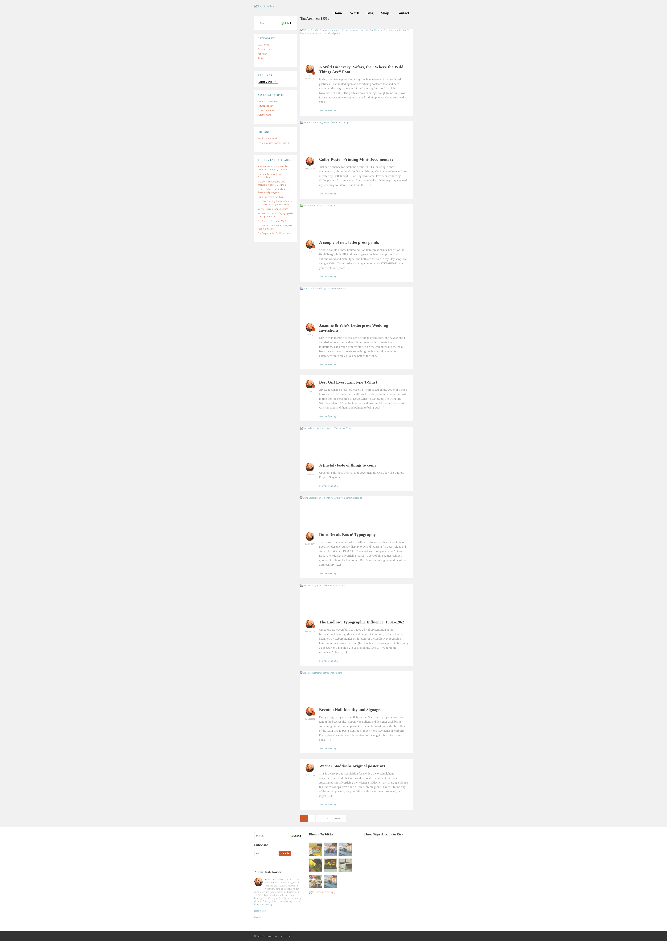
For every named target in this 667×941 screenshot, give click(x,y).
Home (338, 13)
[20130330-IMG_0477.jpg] (315, 881)
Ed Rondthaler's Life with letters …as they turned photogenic (274, 191)
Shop (385, 13)
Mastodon (258, 917)
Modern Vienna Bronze (268, 101)
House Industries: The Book (270, 196)
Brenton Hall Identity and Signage (349, 709)
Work (354, 13)
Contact (403, 13)
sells (256, 895)
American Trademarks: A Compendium (269, 176)
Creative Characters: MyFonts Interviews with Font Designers (272, 183)
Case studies (263, 44)
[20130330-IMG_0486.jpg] (345, 849)
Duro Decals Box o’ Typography (347, 534)
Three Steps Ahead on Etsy (270, 110)
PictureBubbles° (265, 105)
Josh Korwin (270, 879)
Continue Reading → (328, 110)
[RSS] (257, 862)
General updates (265, 49)
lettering (258, 898)
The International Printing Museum (274, 142)
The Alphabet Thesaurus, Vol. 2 (272, 221)
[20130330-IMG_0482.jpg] (330, 865)
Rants (260, 58)
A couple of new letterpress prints (349, 242)
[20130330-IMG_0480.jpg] (315, 865)
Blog (370, 13)
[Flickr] (271, 862)
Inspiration (262, 53)
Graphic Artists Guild (267, 138)
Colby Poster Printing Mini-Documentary (356, 159)
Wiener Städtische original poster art (352, 766)
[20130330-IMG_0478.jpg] (345, 865)
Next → (339, 818)
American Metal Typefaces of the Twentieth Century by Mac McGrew (274, 168)
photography (291, 901)
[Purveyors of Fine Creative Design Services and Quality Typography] (264, 6)
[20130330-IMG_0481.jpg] (315, 849)
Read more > (260, 910)
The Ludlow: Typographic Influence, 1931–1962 (361, 622)
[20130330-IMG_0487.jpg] (330, 881)
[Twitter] (264, 862)
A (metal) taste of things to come (347, 465)
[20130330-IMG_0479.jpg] (322, 892)
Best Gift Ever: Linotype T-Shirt (348, 382)
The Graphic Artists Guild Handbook (274, 233)
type (291, 895)
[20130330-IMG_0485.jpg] (330, 849)
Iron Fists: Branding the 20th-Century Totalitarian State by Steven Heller (275, 203)
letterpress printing (263, 904)
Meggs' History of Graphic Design (273, 208)
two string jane (264, 114)
